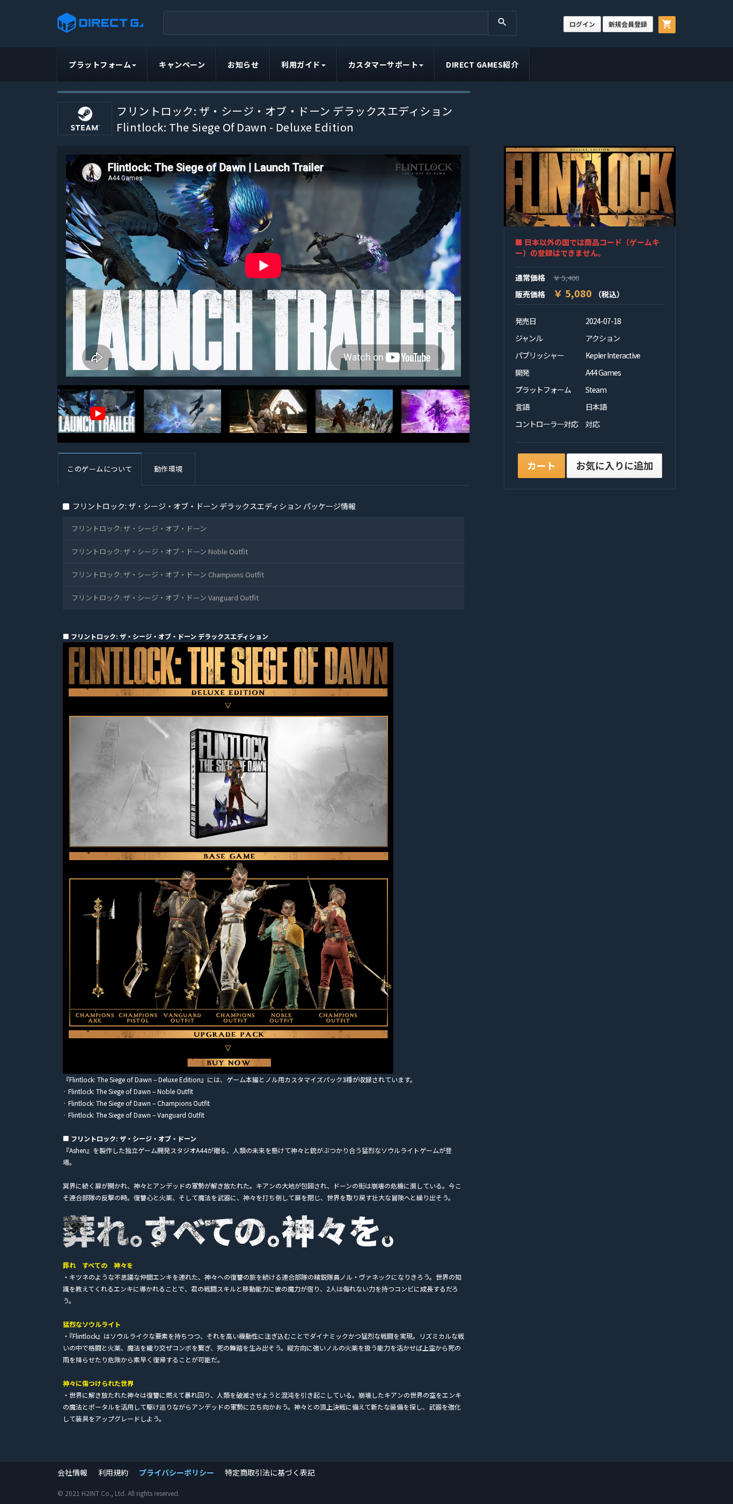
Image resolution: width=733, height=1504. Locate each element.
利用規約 (113, 1472)
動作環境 (168, 469)
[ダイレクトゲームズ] (100, 23)
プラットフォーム (100, 64)
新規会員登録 (628, 23)
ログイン (582, 23)
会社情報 (72, 1472)
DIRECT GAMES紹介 (482, 64)
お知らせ (243, 64)
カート (541, 465)
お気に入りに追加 (614, 465)
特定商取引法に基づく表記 (270, 1472)
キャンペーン (182, 64)
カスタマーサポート (383, 64)
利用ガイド (300, 64)
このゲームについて (100, 469)
